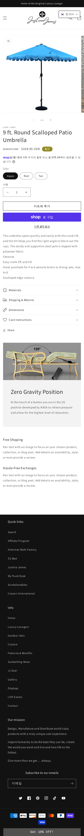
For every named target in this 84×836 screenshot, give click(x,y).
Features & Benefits (20, 653)
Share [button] (11, 330)
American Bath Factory (22, 549)
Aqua (10, 176)
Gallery (12, 679)
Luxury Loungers (18, 627)
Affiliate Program (18, 541)
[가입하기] (71, 783)
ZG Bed (12, 558)
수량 (5, 184)
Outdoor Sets (16, 635)
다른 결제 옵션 (42, 226)
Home (11, 618)
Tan (41, 176)
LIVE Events (15, 697)
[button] (5, 18)
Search (12, 532)
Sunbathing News (19, 662)
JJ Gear (12, 670)
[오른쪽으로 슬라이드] (50, 120)
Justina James (17, 567)
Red (26, 176)
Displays (13, 688)
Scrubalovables (17, 584)
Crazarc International (21, 593)
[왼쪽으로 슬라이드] (33, 120)
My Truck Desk (17, 576)
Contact (13, 705)
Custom (13, 644)
